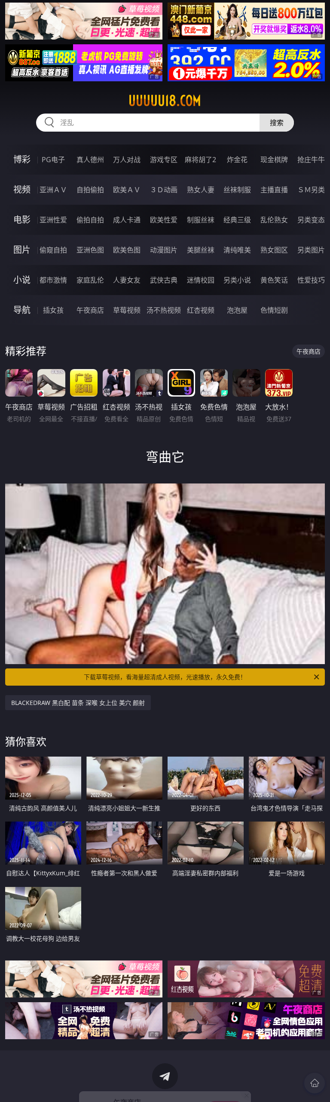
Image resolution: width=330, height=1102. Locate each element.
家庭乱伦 (90, 280)
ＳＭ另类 (311, 189)
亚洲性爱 (53, 220)
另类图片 (311, 250)
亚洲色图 (90, 250)
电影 (22, 219)
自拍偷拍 (90, 189)
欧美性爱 (163, 220)
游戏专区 (163, 159)
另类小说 (237, 280)
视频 (22, 189)
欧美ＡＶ (127, 189)
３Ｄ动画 (163, 189)
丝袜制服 (237, 189)
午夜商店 (90, 310)
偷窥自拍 (53, 250)
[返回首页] (314, 1083)
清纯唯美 (237, 250)
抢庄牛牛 (311, 159)
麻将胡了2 (200, 159)
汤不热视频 (164, 310)
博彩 (22, 159)
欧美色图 (127, 250)
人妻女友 (127, 280)
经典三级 (237, 220)
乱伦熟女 (274, 220)
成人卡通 (127, 220)
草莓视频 (127, 310)
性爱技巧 (311, 280)
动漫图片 (163, 250)
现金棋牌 (274, 159)
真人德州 (90, 159)
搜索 (277, 122)
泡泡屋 (237, 310)
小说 (22, 280)
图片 (22, 249)
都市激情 (53, 280)
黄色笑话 (274, 280)
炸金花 (237, 159)
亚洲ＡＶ (53, 189)
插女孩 (53, 310)
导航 (22, 310)
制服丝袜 (200, 220)
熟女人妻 (200, 189)
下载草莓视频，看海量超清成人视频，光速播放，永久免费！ (165, 677)
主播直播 (274, 189)
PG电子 (53, 159)
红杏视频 (200, 310)
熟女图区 (274, 250)
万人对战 (127, 159)
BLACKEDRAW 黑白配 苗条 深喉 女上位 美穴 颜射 (78, 703)
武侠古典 (163, 280)
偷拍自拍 (90, 220)
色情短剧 (274, 310)
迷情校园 (200, 280)
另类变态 (311, 220)
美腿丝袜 (200, 250)
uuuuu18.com (164, 100)
